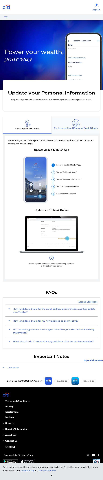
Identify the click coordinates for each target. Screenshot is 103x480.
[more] (6, 17)
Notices (9, 417)
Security (9, 423)
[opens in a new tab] (6, 7)
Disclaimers (12, 411)
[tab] (27, 125)
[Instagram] (88, 455)
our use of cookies (47, 470)
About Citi (10, 434)
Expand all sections (88, 302)
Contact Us (11, 440)
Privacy (9, 406)
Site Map (10, 446)
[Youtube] (93, 455)
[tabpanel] (51, 208)
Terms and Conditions (17, 401)
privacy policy (27, 470)
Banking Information (16, 429)
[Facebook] (98, 455)
